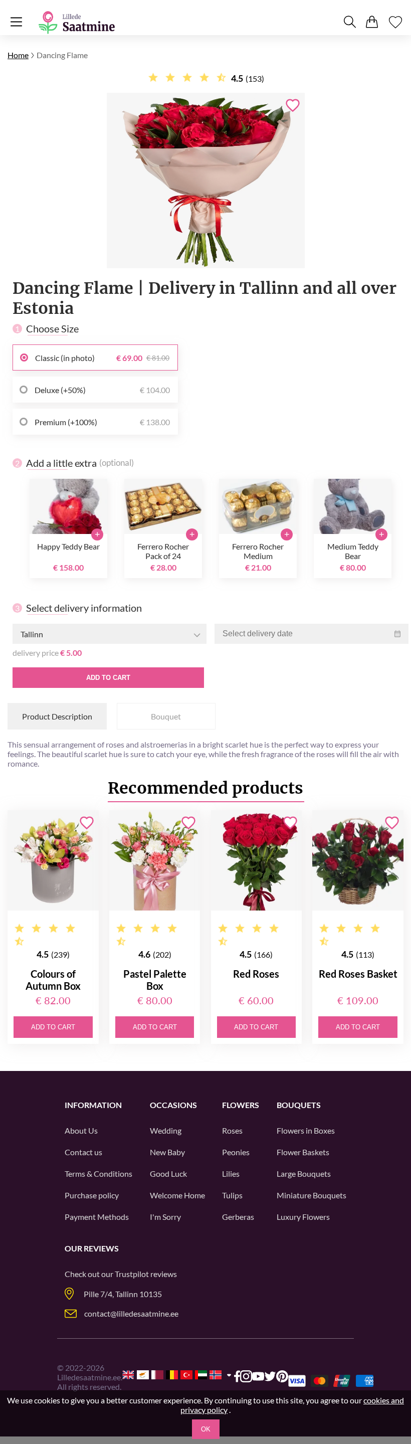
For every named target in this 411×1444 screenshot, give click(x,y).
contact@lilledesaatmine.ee (131, 1313)
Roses (232, 1130)
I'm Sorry (165, 1216)
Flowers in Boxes (306, 1130)
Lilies (231, 1173)
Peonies (236, 1152)
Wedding (165, 1130)
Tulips (232, 1195)
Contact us (83, 1152)
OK (206, 1429)
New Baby (167, 1152)
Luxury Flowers (303, 1216)
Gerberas (238, 1216)
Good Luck (168, 1173)
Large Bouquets (304, 1173)
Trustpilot (132, 1274)
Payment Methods (97, 1216)
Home (18, 55)
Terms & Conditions (98, 1173)
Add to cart (108, 677)
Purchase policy (92, 1195)
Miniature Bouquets (311, 1195)
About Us (81, 1130)
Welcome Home (177, 1195)
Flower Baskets (303, 1152)
